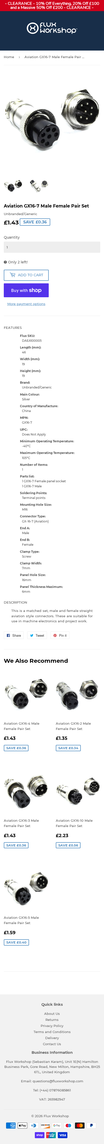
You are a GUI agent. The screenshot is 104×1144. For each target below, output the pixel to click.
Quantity (12, 237)
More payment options (26, 304)
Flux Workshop (56, 1116)
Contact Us (52, 1044)
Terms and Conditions (52, 1032)
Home (9, 57)
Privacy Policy (52, 1026)
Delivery (52, 1038)
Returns (52, 1020)
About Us (52, 1014)
